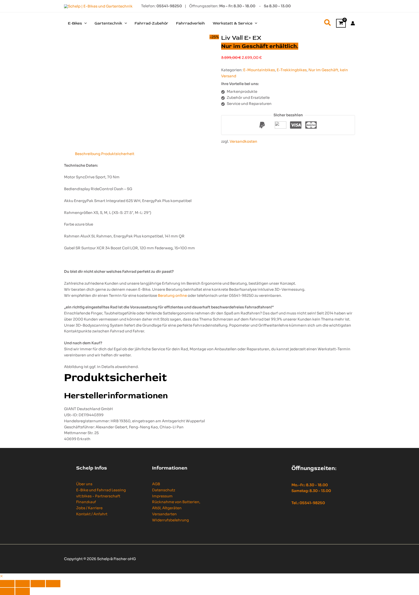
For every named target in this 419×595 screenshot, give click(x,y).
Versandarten (164, 514)
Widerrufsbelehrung (170, 520)
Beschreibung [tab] (87, 153)
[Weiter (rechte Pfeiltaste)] (22, 591)
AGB (156, 484)
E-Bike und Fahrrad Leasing (101, 490)
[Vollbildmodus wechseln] (22, 583)
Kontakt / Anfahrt (91, 514)
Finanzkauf (86, 502)
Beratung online (172, 295)
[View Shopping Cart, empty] (341, 23)
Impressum (162, 496)
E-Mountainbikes (259, 70)
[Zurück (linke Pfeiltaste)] (7, 591)
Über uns (84, 484)
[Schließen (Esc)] (53, 583)
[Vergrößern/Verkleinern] (7, 583)
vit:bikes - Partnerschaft (98, 496)
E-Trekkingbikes (292, 70)
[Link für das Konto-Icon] (353, 23)
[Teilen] (38, 583)
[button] (84, 23)
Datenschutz (163, 490)
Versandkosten (243, 141)
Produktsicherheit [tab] (117, 153)
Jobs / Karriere (89, 508)
